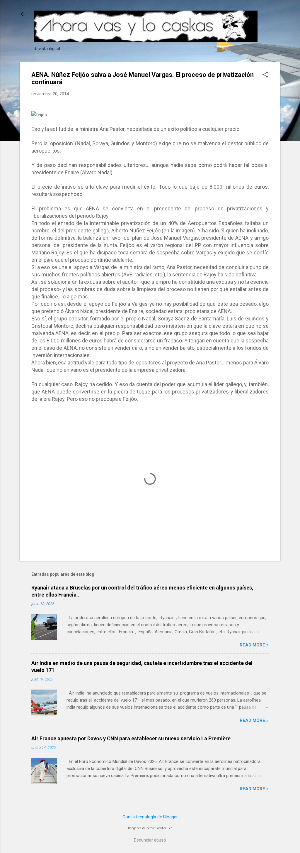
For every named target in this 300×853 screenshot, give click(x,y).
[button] (265, 75)
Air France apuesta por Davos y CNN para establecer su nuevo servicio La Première (131, 738)
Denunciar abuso (150, 840)
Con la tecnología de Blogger (150, 817)
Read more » (254, 645)
